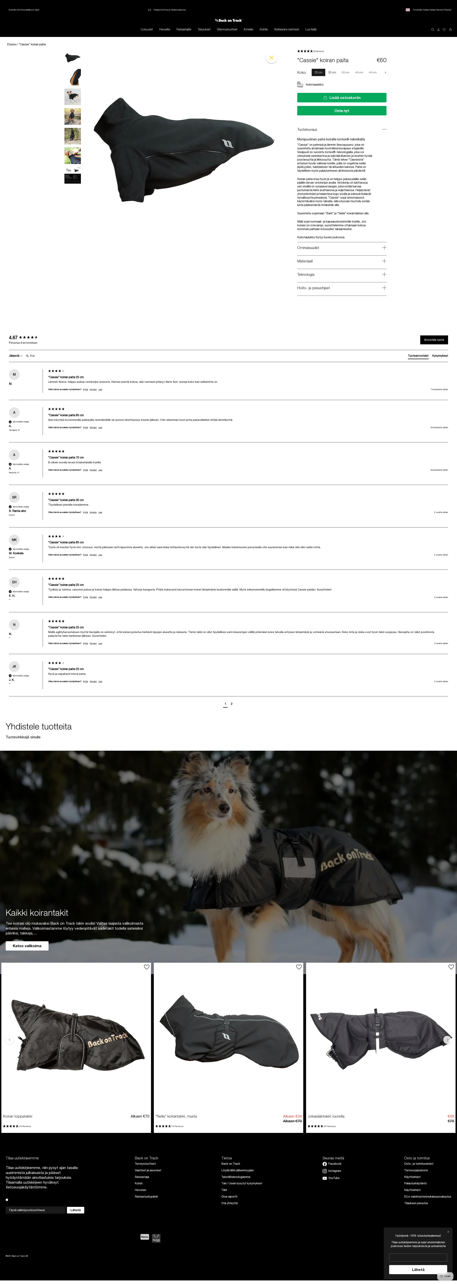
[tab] (418, 356)
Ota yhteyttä (229, 1203)
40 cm (359, 72)
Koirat (139, 1183)
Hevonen (140, 1189)
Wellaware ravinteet (286, 29)
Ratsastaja (142, 1176)
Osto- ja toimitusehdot (418, 1163)
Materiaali (305, 261)
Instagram (334, 1170)
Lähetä (418, 1269)
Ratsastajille (184, 29)
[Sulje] (448, 1231)
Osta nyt (342, 110)
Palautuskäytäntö (415, 1183)
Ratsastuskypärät (146, 1196)
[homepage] (228, 20)
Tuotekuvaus (307, 129)
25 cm (318, 72)
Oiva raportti (229, 1196)
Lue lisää (310, 29)
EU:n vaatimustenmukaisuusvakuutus (427, 1196)
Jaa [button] (100, 389)
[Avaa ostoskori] (444, 29)
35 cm (346, 72)
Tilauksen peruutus (416, 1203)
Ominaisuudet (308, 247)
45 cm (373, 72)
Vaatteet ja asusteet (148, 1170)
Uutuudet (147, 29)
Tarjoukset (204, 29)
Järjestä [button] (14, 355)
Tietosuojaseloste (416, 1170)
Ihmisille (248, 29)
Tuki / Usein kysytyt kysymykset (241, 1183)
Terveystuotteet (145, 1163)
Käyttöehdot (412, 1176)
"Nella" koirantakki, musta (176, 1116)
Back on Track (230, 1163)
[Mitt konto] (438, 29)
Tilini (224, 1189)
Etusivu (12, 44)
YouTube (334, 1178)
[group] (27, 337)
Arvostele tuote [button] (434, 339)
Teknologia (305, 274)
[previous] (309, 72)
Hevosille (164, 29)
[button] (341, 51)
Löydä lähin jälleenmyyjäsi (237, 1170)
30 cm (332, 72)
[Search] (432, 29)
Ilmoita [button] (93, 389)
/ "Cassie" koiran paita (31, 44)
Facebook (335, 1163)
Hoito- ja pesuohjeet (313, 288)
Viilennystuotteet (227, 29)
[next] (385, 72)
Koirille (264, 29)
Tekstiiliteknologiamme (235, 1176)
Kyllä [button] (85, 389)
